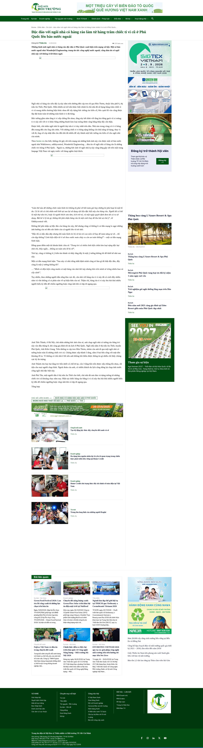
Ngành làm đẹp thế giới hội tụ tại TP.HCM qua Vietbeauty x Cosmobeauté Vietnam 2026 (105, 603)
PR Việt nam (121, 702)
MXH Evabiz (121, 699)
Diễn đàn (41, 27)
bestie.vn (40, 141)
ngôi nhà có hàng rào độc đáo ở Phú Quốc (75, 398)
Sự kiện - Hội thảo (40, 598)
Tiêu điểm (96, 598)
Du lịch (49, 27)
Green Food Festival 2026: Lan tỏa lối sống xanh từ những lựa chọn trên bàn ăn (47, 603)
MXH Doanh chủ (122, 695)
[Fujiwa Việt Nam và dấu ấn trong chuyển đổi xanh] (47, 634)
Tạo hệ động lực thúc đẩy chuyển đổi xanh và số (89, 430)
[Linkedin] (153, 738)
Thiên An (43, 43)
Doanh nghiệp (75, 454)
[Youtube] (165, 738)
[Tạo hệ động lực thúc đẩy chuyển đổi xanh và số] (49, 431)
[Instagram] (147, 738)
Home (33, 27)
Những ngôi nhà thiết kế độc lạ (48, 401)
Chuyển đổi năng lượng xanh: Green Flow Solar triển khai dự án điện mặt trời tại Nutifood (76, 603)
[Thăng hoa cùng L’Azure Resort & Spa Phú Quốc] (150, 234)
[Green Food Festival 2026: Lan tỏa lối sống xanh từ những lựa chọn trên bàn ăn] (47, 588)
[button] (152, 19)
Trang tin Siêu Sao (123, 705)
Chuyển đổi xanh (76, 428)
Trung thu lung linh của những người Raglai (88, 512)
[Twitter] (159, 738)
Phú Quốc (71, 401)
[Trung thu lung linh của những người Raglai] (49, 513)
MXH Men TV (121, 708)
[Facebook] (141, 738)
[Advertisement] (77, 543)
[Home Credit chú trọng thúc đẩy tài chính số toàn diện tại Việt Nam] (49, 486)
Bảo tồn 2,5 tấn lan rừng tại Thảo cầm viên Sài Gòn (149, 660)
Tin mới (73, 510)
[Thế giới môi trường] (46, 8)
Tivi (81, 401)
